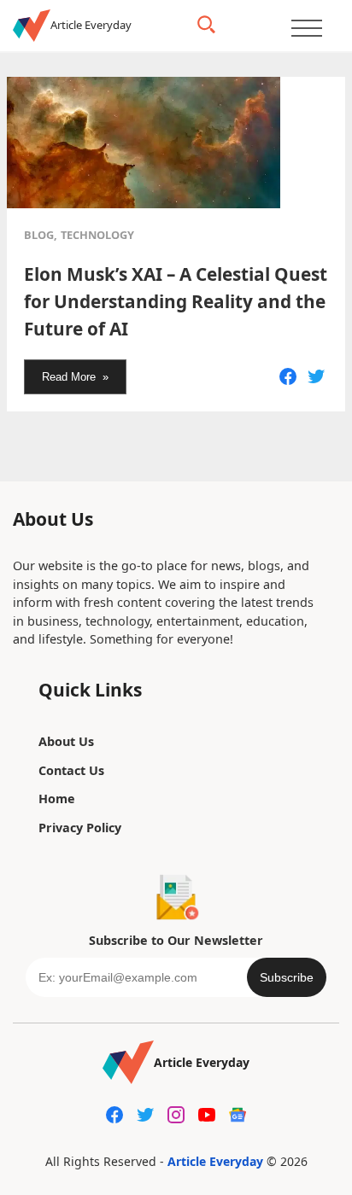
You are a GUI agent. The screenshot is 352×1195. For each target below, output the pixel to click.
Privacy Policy (79, 827)
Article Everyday (215, 1161)
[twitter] (145, 1114)
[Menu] (306, 27)
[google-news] (237, 1114)
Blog (39, 234)
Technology (97, 234)
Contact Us (71, 770)
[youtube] (206, 1114)
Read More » (75, 376)
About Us (66, 741)
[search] (206, 24)
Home (56, 798)
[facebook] (114, 1114)
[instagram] (176, 1114)
